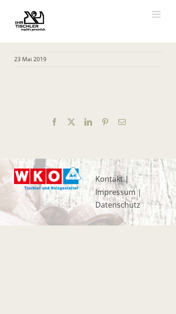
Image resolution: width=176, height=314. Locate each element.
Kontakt (109, 179)
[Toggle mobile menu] (157, 14)
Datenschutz (117, 205)
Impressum (115, 192)
